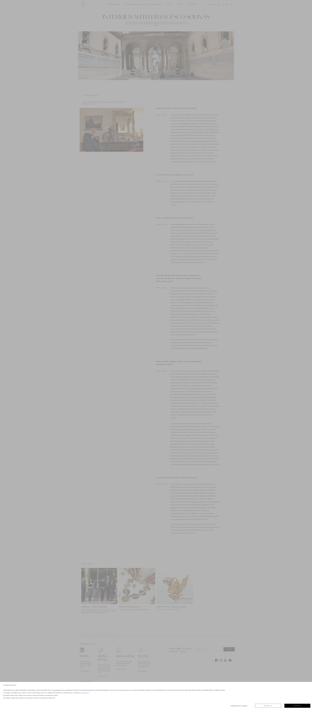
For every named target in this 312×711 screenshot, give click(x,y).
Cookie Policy (85, 693)
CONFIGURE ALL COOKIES (238, 705)
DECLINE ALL (268, 705)
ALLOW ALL (297, 705)
